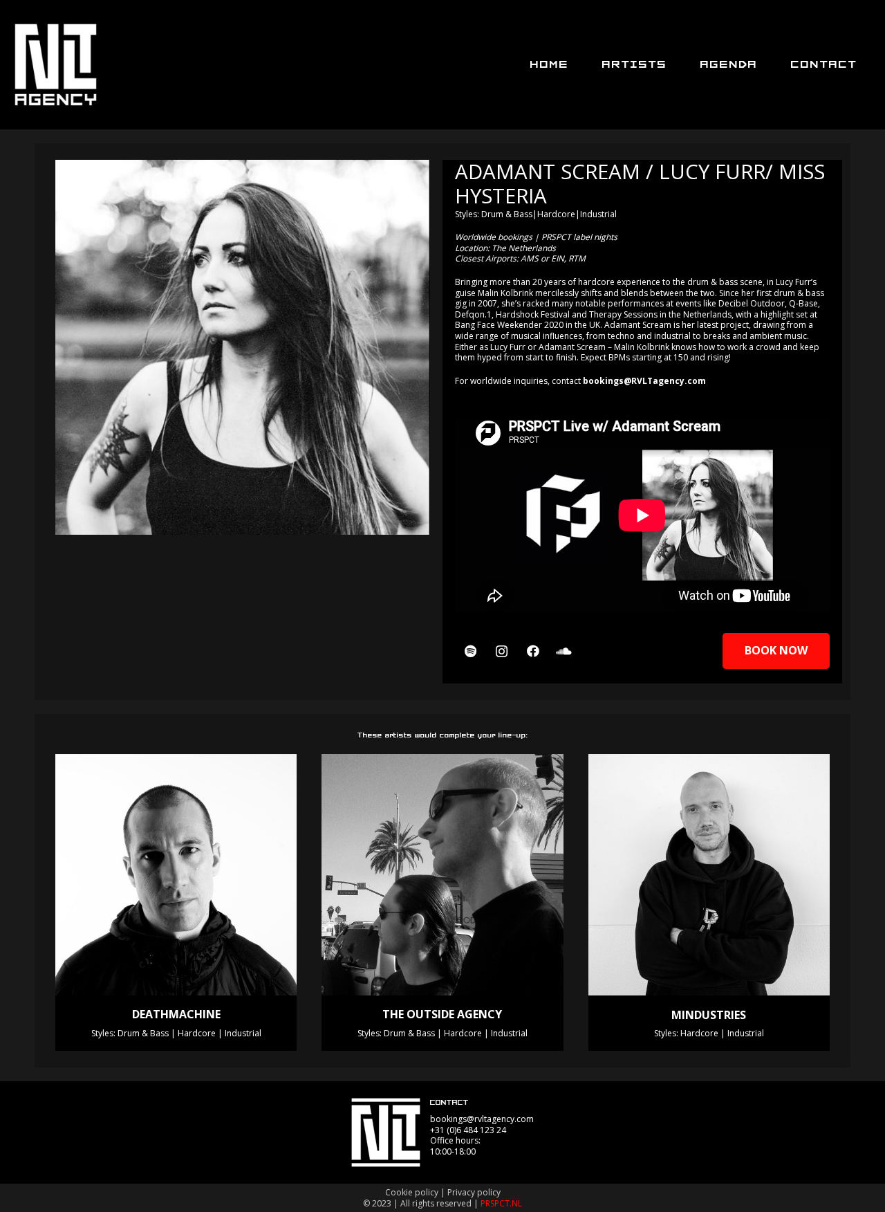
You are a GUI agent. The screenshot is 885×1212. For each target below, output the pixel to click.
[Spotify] (470, 651)
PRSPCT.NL (501, 1203)
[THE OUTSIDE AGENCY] (442, 874)
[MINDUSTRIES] (709, 875)
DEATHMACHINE (176, 1014)
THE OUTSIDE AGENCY (442, 1014)
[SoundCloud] (563, 651)
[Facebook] (532, 651)
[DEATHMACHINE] (176, 874)
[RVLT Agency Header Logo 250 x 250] (55, 64)
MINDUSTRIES (708, 1014)
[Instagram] (501, 651)
